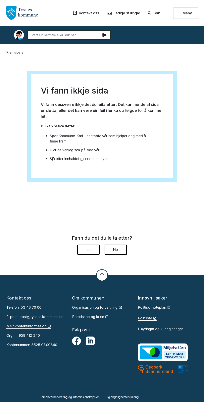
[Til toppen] (102, 275)
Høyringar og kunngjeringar (160, 329)
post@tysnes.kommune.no (42, 317)
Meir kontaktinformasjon (26, 326)
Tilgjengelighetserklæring (122, 397)
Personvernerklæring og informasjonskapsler (69, 397)
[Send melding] (104, 35)
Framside (13, 52)
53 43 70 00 (31, 307)
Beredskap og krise (88, 317)
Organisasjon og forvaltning (95, 307)
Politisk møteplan (152, 307)
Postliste (145, 318)
